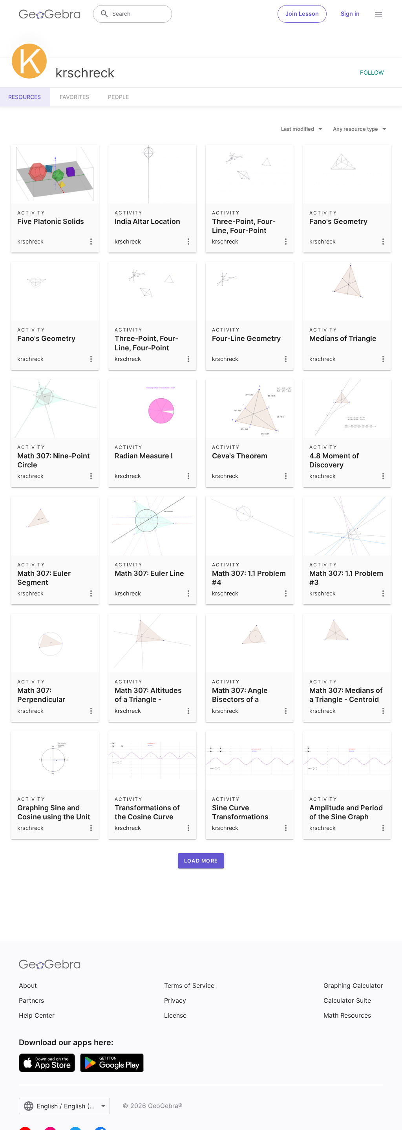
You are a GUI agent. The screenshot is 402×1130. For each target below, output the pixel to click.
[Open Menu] (378, 14)
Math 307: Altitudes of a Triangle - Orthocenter (148, 699)
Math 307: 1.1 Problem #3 (346, 577)
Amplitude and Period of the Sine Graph (346, 812)
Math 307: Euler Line (149, 573)
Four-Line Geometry (246, 338)
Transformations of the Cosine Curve (147, 812)
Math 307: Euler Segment (44, 577)
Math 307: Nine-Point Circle (53, 460)
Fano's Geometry (338, 221)
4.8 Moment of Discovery (334, 460)
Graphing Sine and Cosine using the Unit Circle (53, 817)
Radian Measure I (144, 456)
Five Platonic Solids (50, 221)
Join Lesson (302, 13)
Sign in (350, 13)
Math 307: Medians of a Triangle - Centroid (346, 694)
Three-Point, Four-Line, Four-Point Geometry (244, 230)
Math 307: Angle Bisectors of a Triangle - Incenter (243, 699)
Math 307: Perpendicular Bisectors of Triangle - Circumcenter (55, 704)
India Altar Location (147, 221)
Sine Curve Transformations (240, 812)
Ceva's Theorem (239, 456)
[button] (201, 860)
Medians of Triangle (342, 338)
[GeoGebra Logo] (49, 14)
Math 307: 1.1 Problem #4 (249, 577)
